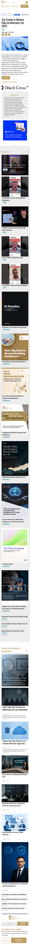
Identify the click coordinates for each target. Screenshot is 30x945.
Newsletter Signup (23, 923)
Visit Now (5, 78)
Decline (5, 940)
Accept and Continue (18, 940)
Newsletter (24, 6)
